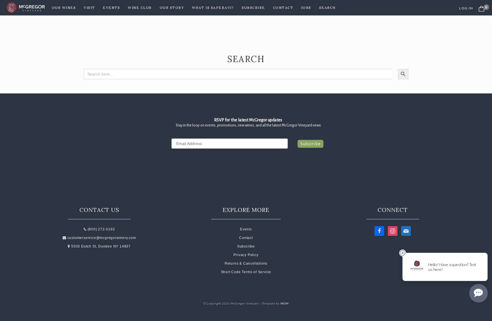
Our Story (172, 7)
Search (327, 7)
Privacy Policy (245, 255)
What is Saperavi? (213, 7)
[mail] (406, 231)
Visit (89, 7)
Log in (466, 8)
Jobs (306, 7)
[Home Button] (26, 7)
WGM (284, 303)
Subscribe (253, 7)
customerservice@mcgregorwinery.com (101, 238)
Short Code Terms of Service (246, 272)
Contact (283, 7)
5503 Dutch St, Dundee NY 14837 (100, 246)
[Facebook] (379, 231)
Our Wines (64, 7)
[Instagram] (392, 231)
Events (111, 7)
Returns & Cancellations (246, 263)
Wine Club (140, 7)
